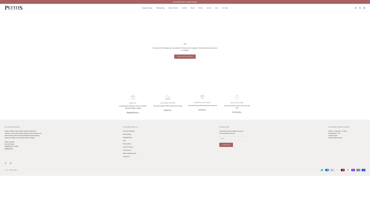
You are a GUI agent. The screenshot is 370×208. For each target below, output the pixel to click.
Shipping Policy (127, 137)
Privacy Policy (127, 144)
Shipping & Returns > (133, 112)
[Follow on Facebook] (6, 163)
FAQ (124, 140)
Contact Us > (168, 110)
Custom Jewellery (173, 8)
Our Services (127, 150)
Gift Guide (225, 8)
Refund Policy (127, 134)
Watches (200, 8)
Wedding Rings (160, 8)
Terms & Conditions (129, 131)
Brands (193, 8)
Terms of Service (128, 147)
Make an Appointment (129, 153)
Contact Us (126, 156)
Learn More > (202, 109)
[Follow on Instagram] (11, 163)
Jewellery (184, 8)
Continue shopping (185, 56)
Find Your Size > (237, 112)
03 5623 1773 (9, 148)
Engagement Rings (147, 8)
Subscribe (226, 145)
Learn (216, 8)
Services (209, 8)
